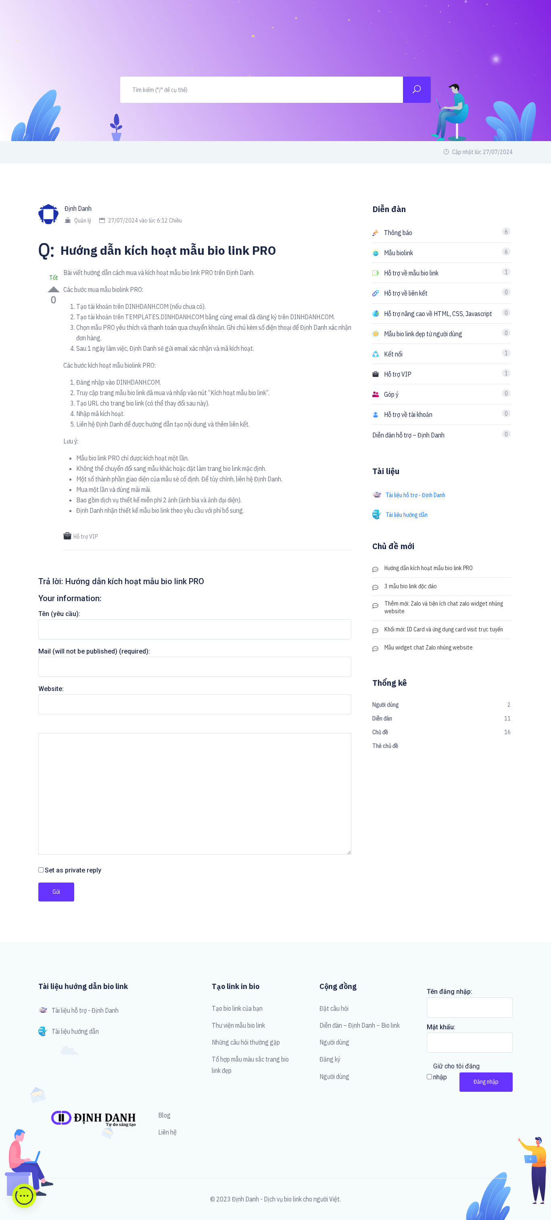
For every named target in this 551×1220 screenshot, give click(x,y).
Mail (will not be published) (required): (94, 651)
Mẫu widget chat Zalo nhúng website (428, 647)
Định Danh (78, 208)
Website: (51, 689)
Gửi (56, 891)
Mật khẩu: (441, 1027)
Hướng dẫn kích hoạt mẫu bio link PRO (428, 568)
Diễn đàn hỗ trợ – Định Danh (408, 435)
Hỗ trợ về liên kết (406, 293)
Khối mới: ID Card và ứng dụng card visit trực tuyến (443, 629)
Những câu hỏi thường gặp (246, 1042)
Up (54, 289)
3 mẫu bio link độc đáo (410, 586)
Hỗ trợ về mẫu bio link (411, 273)
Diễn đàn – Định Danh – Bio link (359, 1025)
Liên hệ (167, 1132)
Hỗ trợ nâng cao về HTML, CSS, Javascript (438, 314)
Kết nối (393, 354)
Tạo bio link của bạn (237, 1008)
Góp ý (391, 394)
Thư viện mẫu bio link (238, 1025)
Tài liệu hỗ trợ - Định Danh (415, 495)
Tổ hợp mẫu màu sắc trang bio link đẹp (250, 1064)
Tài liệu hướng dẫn (407, 514)
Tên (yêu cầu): (59, 614)
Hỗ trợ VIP (85, 536)
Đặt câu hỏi (334, 1008)
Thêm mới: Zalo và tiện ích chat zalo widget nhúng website (443, 607)
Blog (164, 1115)
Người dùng (334, 1042)
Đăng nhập (486, 1081)
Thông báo (398, 233)
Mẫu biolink (398, 253)
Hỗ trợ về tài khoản (408, 414)
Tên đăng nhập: (449, 991)
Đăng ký (329, 1059)
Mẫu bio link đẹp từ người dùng (423, 334)
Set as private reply (73, 870)
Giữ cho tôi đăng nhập (456, 1071)
